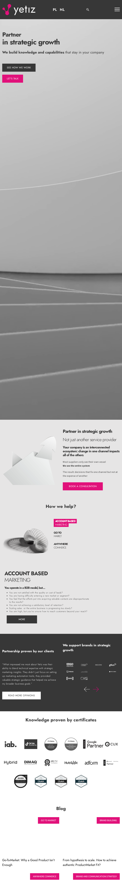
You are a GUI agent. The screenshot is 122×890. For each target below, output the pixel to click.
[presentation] (87, 689)
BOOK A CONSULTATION (83, 486)
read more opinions (21, 695)
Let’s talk (12, 78)
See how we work (19, 67)
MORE (22, 619)
